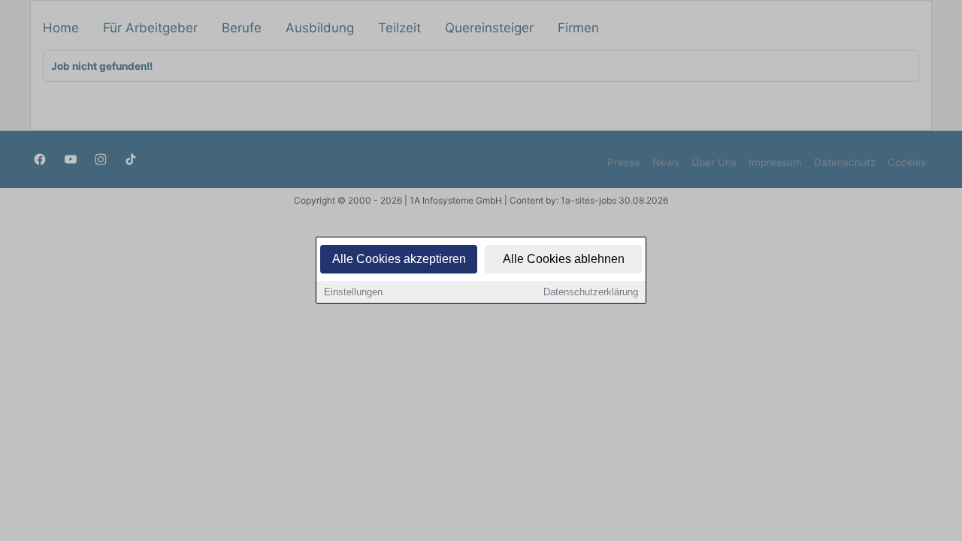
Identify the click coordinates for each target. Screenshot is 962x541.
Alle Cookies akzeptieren (399, 258)
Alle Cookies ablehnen (564, 258)
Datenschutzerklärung (590, 292)
